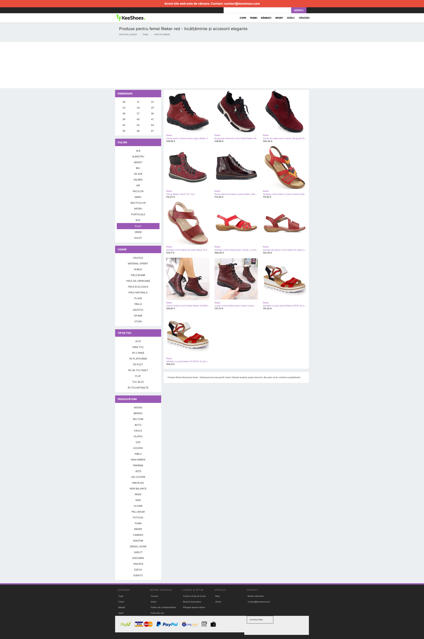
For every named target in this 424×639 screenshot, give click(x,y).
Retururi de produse (192, 601)
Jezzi (138, 471)
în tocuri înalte (138, 387)
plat (138, 376)
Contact (154, 596)
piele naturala (138, 292)
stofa (138, 321)
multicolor (138, 202)
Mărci (291, 17)
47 (152, 130)
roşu (138, 226)
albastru (138, 156)
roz (138, 220)
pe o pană (138, 352)
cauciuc (138, 257)
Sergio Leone (138, 546)
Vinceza (138, 563)
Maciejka (138, 482)
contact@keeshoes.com (242, 3)
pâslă (138, 304)
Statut (153, 601)
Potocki (138, 517)
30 (123, 101)
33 (123, 107)
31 (138, 101)
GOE (138, 442)
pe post (138, 364)
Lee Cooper (138, 477)
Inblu (138, 453)
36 (123, 113)
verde (138, 232)
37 (138, 113)
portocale (138, 214)
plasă (138, 298)
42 (123, 125)
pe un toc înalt (138, 370)
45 (123, 130)
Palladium (138, 511)
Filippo (138, 436)
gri (138, 185)
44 (152, 125)
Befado (138, 413)
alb (138, 150)
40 (138, 119)
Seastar (138, 540)
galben (138, 179)
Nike (138, 500)
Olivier (138, 505)
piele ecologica (138, 286)
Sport (120, 613)
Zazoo (138, 569)
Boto (138, 424)
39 (123, 119)
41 (152, 119)
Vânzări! (304, 17)
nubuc (138, 269)
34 (138, 107)
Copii (120, 596)
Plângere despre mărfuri (194, 607)
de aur (138, 173)
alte (138, 341)
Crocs (138, 430)
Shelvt (138, 552)
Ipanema (138, 465)
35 (152, 107)
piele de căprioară (138, 280)
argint (138, 162)
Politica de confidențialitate (163, 607)
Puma (138, 523)
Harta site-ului (157, 613)
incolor (138, 191)
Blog (217, 596)
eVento (138, 575)
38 (152, 113)
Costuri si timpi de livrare (194, 596)
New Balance (138, 488)
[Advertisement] (99, 65)
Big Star (138, 419)
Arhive (218, 601)
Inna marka (138, 459)
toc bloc (138, 381)
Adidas (138, 407)
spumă (138, 315)
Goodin (138, 448)
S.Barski (138, 534)
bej (138, 168)
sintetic (138, 309)
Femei (121, 601)
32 (152, 101)
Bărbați (121, 607)
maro (138, 197)
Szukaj (298, 10)
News (138, 494)
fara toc (138, 347)
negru (138, 208)
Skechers (138, 558)
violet (138, 237)
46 (138, 130)
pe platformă (138, 358)
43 (138, 125)
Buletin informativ (256, 596)
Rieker (138, 529)
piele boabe (138, 275)
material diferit (138, 263)
